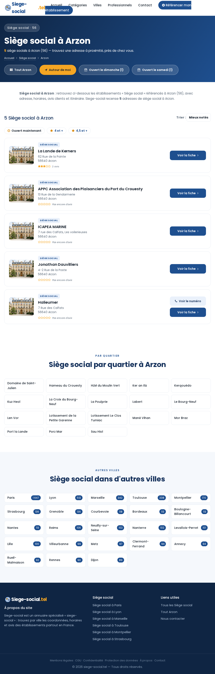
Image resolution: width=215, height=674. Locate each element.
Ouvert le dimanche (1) (106, 70)
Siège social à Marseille (110, 619)
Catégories (77, 5)
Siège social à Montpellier (112, 632)
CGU (78, 660)
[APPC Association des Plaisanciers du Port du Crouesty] (21, 193)
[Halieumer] (21, 306)
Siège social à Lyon (107, 612)
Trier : (181, 117)
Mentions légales (61, 660)
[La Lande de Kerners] (21, 155)
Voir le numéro (190, 301)
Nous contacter (173, 619)
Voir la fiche (186, 155)
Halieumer (48, 302)
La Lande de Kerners (57, 151)
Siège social (27, 58)
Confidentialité (93, 660)
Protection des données (121, 660)
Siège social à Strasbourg (112, 639)
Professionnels (120, 5)
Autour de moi (60, 70)
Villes (97, 5)
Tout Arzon (22, 70)
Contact (145, 5)
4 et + (58, 131)
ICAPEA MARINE (52, 226)
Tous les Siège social (176, 605)
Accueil (56, 5)
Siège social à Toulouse (110, 625)
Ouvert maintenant (26, 131)
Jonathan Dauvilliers (58, 264)
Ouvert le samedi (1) (157, 70)
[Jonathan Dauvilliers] (21, 269)
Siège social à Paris (107, 605)
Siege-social (28, 8)
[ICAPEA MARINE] (21, 231)
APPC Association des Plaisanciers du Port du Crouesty (90, 188)
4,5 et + (81, 131)
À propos (146, 660)
